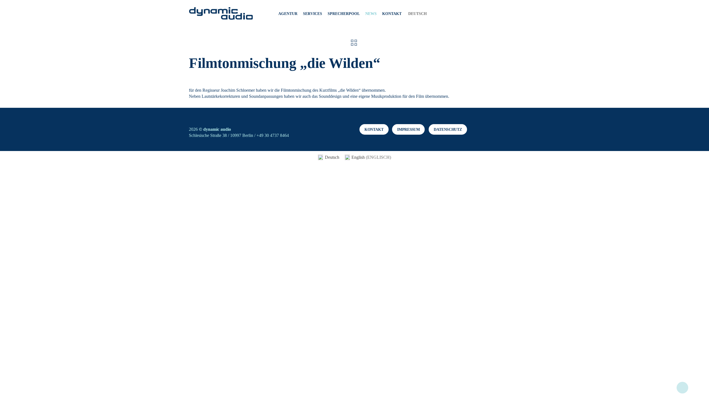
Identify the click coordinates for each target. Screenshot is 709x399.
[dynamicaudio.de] (221, 14)
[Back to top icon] (682, 387)
